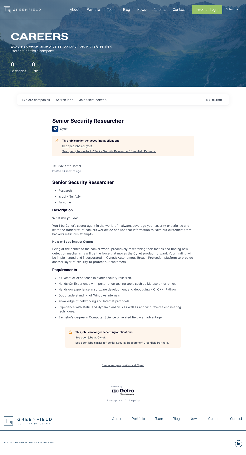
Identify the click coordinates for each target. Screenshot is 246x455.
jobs (64, 100)
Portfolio (138, 419)
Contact (236, 419)
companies (36, 100)
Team (159, 419)
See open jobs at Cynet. (77, 146)
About (117, 419)
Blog (176, 419)
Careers (214, 419)
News (194, 419)
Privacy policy (114, 400)
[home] (22, 9)
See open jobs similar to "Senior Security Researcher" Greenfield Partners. (109, 151)
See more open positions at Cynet (123, 365)
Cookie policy (132, 400)
